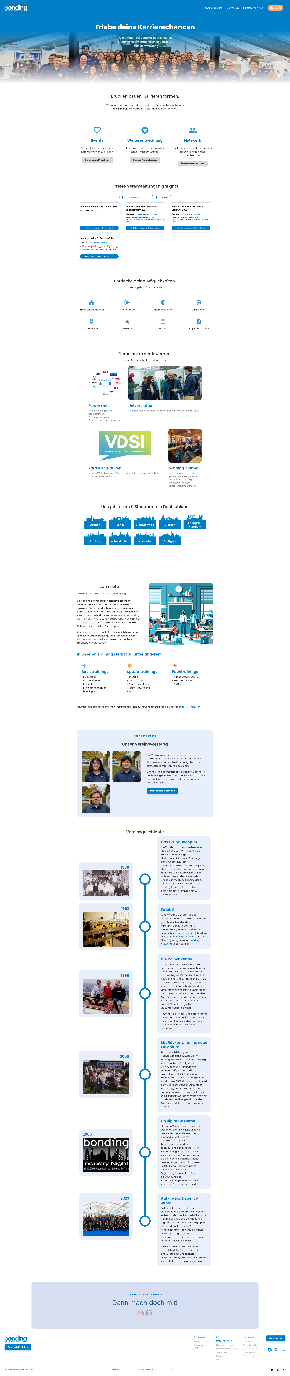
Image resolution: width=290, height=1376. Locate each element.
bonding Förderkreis (184, 936)
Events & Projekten (189, 706)
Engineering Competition (175, 1173)
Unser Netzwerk (249, 1345)
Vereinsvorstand (250, 1349)
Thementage (221, 1352)
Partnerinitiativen (87, 639)
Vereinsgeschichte (251, 1356)
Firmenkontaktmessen (225, 1345)
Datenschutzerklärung (145, 1370)
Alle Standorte (163, 197)
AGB (173, 1370)
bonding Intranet (279, 1351)
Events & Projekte (212, 8)
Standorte (247, 1341)
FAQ (218, 1360)
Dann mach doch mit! (145, 1303)
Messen (197, 1341)
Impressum (116, 1370)
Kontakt (219, 1356)
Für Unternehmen (253, 8)
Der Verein (233, 8)
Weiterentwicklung (251, 1352)
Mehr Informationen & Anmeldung (99, 228)
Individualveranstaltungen (227, 1349)
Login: (276, 1349)
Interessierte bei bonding (125, 615)
